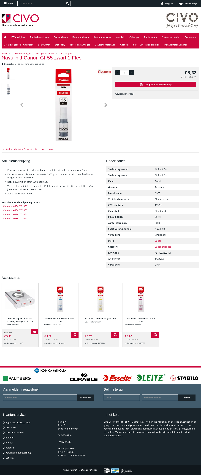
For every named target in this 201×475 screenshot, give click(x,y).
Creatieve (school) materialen (18, 44)
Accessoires (48, 149)
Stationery (60, 44)
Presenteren (191, 37)
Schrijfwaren (44, 44)
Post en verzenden (170, 37)
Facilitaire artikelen (39, 37)
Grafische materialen (105, 44)
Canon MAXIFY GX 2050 (15, 210)
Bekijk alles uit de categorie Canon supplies (24, 63)
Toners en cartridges (80, 44)
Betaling (9, 437)
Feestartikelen (61, 37)
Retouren (10, 447)
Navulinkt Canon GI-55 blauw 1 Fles (60, 320)
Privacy (9, 442)
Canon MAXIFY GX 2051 (15, 218)
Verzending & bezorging (18, 452)
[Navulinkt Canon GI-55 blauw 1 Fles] (60, 299)
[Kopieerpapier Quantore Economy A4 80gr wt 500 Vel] (20, 299)
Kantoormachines (102, 37)
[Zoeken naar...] (67, 3)
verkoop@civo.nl (66, 448)
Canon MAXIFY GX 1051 (15, 214)
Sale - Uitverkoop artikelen (146, 44)
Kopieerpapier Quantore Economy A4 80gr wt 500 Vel (20, 320)
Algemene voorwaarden (17, 422)
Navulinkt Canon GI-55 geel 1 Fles (101, 318)
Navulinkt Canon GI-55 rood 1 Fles (141, 320)
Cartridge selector (14, 432)
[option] (8, 73)
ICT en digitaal (18, 37)
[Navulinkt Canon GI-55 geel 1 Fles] (100, 299)
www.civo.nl (65, 441)
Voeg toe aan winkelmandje (158, 84)
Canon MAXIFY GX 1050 (15, 206)
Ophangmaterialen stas (175, 44)
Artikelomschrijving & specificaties (21, 149)
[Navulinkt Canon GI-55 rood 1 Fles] (140, 299)
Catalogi (124, 44)
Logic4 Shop (91, 469)
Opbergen (134, 37)
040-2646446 (64, 435)
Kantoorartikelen (80, 37)
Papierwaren (150, 37)
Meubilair (120, 37)
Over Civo (10, 427)
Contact (9, 457)
